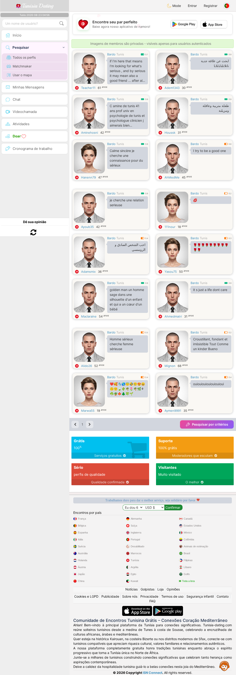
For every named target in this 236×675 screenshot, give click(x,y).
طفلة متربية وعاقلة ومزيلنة (216, 108)
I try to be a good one (209, 151)
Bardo (111, 54)
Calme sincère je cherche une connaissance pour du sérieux (126, 158)
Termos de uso (172, 596)
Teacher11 (88, 88)
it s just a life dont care (210, 290)
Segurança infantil (200, 596)
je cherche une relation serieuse (127, 202)
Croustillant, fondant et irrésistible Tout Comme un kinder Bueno (210, 344)
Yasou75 (171, 271)
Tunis (120, 54)
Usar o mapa (22, 75)
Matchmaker (22, 66)
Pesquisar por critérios (210, 424)
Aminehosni (89, 132)
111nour (170, 227)
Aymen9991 (173, 410)
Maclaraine (89, 316)
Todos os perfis (24, 57)
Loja (160, 589)
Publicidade (110, 596)
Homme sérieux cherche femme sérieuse (121, 344)
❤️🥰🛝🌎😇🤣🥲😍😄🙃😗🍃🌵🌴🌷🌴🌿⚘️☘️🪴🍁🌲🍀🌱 (127, 389)
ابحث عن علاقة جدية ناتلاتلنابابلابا (215, 63)
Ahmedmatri (173, 316)
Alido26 (86, 366)
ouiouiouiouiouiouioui (208, 384)
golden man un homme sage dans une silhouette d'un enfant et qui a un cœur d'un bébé (127, 299)
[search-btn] (61, 23)
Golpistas (147, 589)
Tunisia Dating (37, 5)
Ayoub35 (87, 227)
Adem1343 (172, 88)
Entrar (192, 6)
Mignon (170, 366)
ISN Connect (152, 673)
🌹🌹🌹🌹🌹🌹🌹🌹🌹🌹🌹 (210, 247)
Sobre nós (129, 596)
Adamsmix (88, 271)
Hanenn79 (88, 177)
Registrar (210, 6)
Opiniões (173, 589)
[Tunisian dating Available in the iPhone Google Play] (168, 608)
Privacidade (149, 596)
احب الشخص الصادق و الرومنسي (130, 247)
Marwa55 (87, 410)
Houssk (170, 132)
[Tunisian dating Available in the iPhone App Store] (137, 608)
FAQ (152, 601)
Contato (223, 596)
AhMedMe (172, 177)
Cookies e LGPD (86, 596)
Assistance (224, 666)
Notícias (131, 589)
